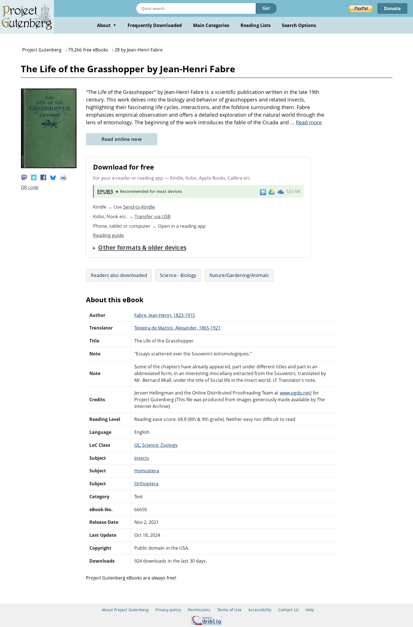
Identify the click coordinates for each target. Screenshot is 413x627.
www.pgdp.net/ (296, 393)
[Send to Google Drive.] (271, 191)
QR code (29, 187)
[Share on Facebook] (43, 177)
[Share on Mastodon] (24, 177)
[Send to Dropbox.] (263, 191)
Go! (266, 8)
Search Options (299, 25)
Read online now (121, 139)
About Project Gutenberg (125, 609)
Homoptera (146, 471)
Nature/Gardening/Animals (239, 275)
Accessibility (260, 609)
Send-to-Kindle (139, 207)
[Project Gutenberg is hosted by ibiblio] (206, 623)
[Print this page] (63, 177)
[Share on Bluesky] (53, 177)
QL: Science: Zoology (156, 445)
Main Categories (211, 25)
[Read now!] (49, 167)
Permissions (199, 609)
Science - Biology (178, 275)
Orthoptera (146, 484)
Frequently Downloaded (155, 25)
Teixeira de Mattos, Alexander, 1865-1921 (177, 328)
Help (309, 609)
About (106, 25)
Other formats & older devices (142, 247)
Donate (392, 8)
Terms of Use (229, 609)
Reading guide (108, 235)
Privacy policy (168, 609)
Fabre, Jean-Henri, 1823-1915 (164, 315)
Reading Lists (255, 25)
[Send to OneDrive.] (280, 191)
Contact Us (288, 609)
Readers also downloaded (119, 275)
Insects (141, 458)
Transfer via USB (153, 216)
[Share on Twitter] (34, 177)
